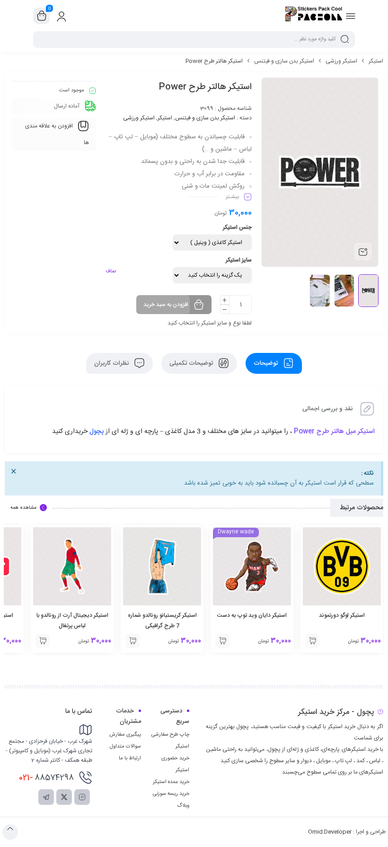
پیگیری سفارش (125, 734)
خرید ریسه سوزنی (171, 794)
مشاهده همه (23, 508)
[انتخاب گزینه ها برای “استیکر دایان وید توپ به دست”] (222, 641)
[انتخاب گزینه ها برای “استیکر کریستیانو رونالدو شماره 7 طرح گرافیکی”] (132, 641)
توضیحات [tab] (267, 363)
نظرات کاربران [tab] (112, 363)
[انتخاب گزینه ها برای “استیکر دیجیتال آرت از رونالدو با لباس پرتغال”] (42, 641)
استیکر (376, 61)
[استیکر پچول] (313, 16)
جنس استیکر (237, 227)
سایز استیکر (239, 260)
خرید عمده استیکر (171, 782)
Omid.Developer (330, 832)
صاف (111, 271)
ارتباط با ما (130, 758)
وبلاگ (183, 806)
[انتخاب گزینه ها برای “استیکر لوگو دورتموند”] (312, 641)
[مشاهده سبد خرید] (41, 16)
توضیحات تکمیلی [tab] (192, 363)
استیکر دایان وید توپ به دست (252, 615)
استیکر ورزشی (341, 61)
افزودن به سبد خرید (165, 304)
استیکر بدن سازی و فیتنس (284, 61)
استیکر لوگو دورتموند (342, 615)
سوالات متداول (125, 746)
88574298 (46, 777)
